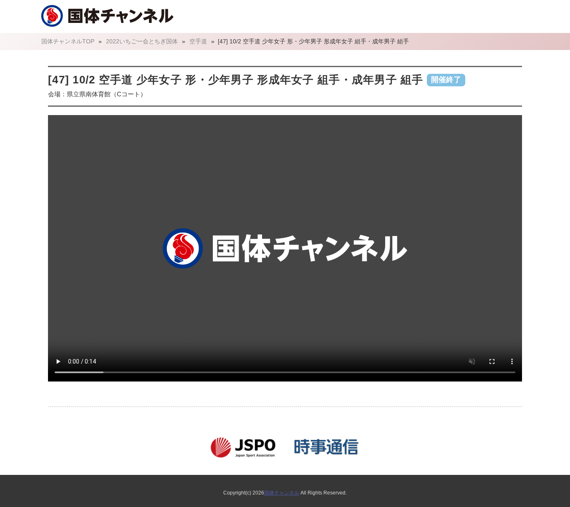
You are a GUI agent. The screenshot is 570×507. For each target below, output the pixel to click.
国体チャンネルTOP (67, 41)
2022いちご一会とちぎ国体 (142, 41)
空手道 (198, 41)
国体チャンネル (281, 493)
